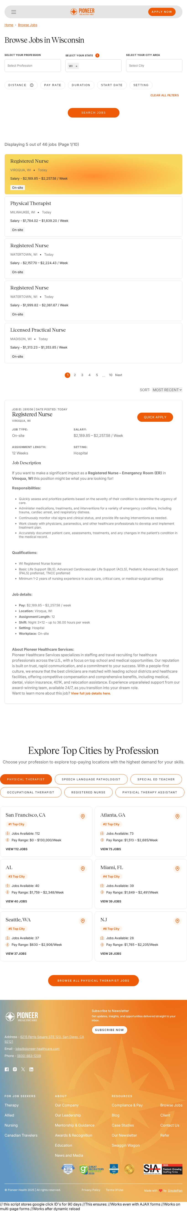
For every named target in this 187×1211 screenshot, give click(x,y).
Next (118, 375)
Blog (115, 1115)
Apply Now (162, 11)
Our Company (67, 1105)
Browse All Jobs (93, 980)
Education (63, 1145)
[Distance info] (32, 85)
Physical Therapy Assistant (149, 792)
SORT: (145, 390)
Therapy (12, 1105)
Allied (9, 1115)
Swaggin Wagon (126, 1145)
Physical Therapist (26, 779)
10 (110, 375)
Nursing (11, 1125)
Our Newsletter (124, 1135)
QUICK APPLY (155, 417)
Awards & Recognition (73, 1135)
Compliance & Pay (127, 1105)
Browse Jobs (27, 25)
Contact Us (169, 1125)
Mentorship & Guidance (74, 1125)
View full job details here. (91, 693)
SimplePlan (175, 1190)
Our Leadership (68, 1115)
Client (165, 1115)
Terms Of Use (114, 1190)
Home (9, 25)
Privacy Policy (91, 1190)
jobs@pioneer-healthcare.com (38, 1049)
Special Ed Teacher (156, 779)
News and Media (69, 1155)
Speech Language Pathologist (91, 779)
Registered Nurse (88, 792)
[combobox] (33, 65)
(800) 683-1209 (29, 1056)
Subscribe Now (109, 1030)
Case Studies (123, 1125)
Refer (164, 1135)
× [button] (76, 66)
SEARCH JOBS (93, 112)
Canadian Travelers (21, 1135)
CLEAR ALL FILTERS (165, 95)
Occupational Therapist (31, 792)
